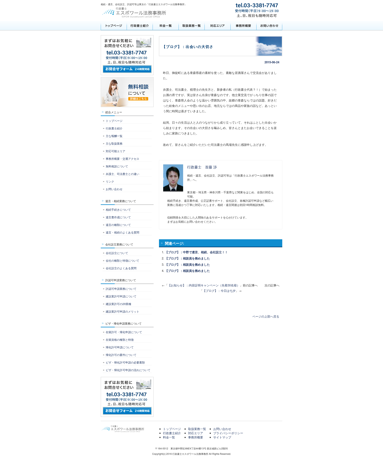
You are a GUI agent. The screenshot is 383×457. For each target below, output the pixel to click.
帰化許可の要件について (121, 355)
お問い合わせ (269, 25)
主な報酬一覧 (114, 136)
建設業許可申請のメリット (122, 311)
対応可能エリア (115, 151)
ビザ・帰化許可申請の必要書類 (125, 362)
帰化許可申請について (120, 347)
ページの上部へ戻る (265, 316)
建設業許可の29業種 (118, 304)
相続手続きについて (118, 210)
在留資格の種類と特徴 (120, 340)
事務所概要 (243, 25)
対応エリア (217, 25)
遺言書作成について (118, 217)
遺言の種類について (118, 225)
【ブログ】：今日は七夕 (219, 290)
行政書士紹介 (140, 25)
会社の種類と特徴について (122, 260)
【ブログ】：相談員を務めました (187, 258)
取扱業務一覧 (191, 25)
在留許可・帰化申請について (124, 332)
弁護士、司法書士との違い (122, 174)
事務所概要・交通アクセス (122, 159)
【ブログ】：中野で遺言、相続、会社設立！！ (196, 252)
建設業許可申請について (121, 296)
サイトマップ (222, 437)
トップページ (114, 25)
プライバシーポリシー (228, 433)
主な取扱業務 (114, 143)
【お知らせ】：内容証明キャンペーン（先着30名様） (204, 285)
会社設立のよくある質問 (121, 268)
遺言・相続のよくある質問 (122, 232)
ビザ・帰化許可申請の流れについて (128, 370)
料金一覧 (166, 25)
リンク (110, 181)
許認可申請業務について (121, 289)
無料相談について (117, 166)
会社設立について (117, 253)
